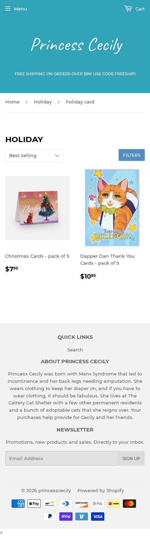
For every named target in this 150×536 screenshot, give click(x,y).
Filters (131, 155)
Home (12, 101)
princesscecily (54, 490)
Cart (139, 8)
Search (75, 349)
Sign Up (131, 458)
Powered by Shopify (100, 490)
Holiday (43, 101)
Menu (20, 8)
